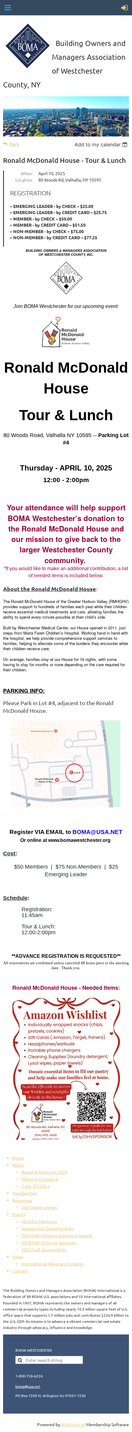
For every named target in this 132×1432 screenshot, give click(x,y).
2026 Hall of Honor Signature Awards (56, 1235)
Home (18, 1158)
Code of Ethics (35, 1186)
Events (18, 1214)
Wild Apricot (73, 1424)
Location (23, 179)
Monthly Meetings (39, 1221)
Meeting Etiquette (39, 1179)
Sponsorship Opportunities (47, 1228)
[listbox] (102, 144)
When (26, 173)
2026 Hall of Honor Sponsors (48, 1242)
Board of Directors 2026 (44, 1172)
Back (14, 144)
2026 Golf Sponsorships (43, 1249)
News (17, 1256)
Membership (24, 1193)
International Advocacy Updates (52, 1263)
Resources (22, 1200)
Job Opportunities (39, 1207)
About (18, 1165)
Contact (20, 1270)
